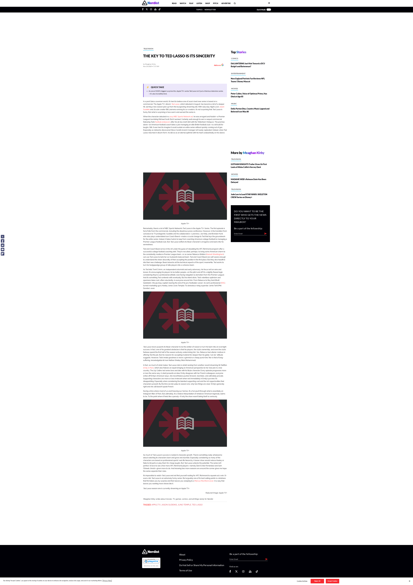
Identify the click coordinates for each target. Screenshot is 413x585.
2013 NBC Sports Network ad (181, 117)
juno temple (184, 505)
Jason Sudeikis (169, 505)
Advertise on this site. (151, 566)
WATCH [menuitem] (183, 3)
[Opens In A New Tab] (151, 561)
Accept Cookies (332, 581)
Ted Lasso (197, 505)
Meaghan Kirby (150, 64)
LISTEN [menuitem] (199, 3)
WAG (223, 283)
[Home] (150, 553)
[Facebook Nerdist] (143, 9)
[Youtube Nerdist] (155, 9)
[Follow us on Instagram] (243, 572)
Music (234, 104)
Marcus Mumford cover (204, 481)
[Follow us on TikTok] (257, 572)
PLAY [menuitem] (191, 3)
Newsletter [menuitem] (210, 10)
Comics (234, 58)
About (182, 554)
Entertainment (238, 73)
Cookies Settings (302, 581)
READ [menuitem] (174, 3)
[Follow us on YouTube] (250, 572)
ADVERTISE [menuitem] (226, 3)
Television (148, 49)
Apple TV (156, 505)
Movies (234, 88)
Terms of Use (185, 570)
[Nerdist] (150, 3)
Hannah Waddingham (214, 254)
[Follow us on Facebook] (230, 572)
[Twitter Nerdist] (147, 9)
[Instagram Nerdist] (151, 9)
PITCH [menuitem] (215, 3)
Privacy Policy (186, 559)
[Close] (409, 581)
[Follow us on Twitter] (236, 572)
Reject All (317, 581)
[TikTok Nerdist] (160, 9)
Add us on (217, 65)
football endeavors (162, 122)
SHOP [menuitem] (207, 3)
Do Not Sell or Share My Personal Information (201, 565)
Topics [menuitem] (199, 10)
